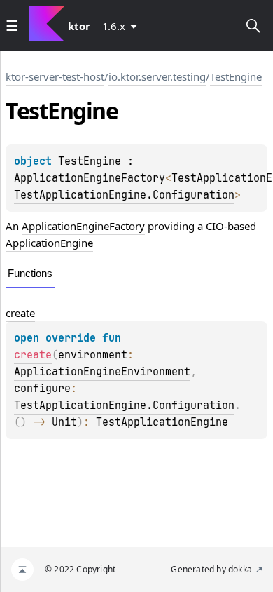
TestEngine (236, 76)
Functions (30, 273)
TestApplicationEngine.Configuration (124, 195)
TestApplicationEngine (162, 422)
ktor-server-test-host (55, 76)
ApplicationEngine (49, 243)
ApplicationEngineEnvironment (102, 372)
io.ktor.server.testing (157, 76)
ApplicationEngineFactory (89, 178)
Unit (64, 422)
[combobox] (122, 26)
